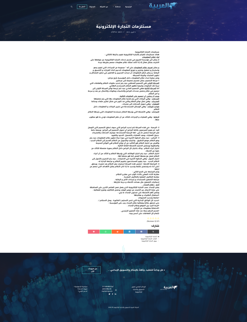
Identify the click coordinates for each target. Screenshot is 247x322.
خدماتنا (118, 6)
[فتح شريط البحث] (72, 7)
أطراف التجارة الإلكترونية (149, 238)
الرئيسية (128, 6)
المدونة (92, 6)
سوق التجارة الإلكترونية (149, 241)
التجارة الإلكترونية (151, 236)
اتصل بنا (82, 6)
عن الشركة (104, 6)
